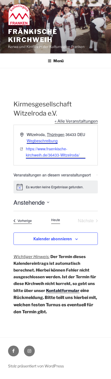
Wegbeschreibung (42, 140)
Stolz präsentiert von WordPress (36, 366)
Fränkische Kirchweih (32, 36)
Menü (58, 60)
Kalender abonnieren (52, 238)
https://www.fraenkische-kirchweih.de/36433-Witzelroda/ (52, 152)
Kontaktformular (62, 290)
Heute (55, 220)
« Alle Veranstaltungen (76, 121)
